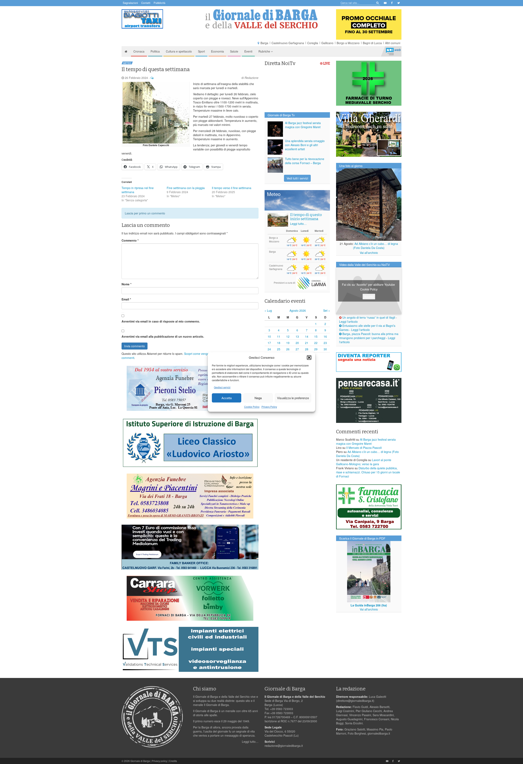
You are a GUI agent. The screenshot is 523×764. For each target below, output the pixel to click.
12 (287, 336)
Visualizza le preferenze (293, 398)
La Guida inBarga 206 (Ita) (369, 605)
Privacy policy (159, 761)
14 (306, 336)
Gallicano (327, 43)
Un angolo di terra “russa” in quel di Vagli (368, 317)
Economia (217, 51)
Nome (126, 284)
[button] (309, 357)
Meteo (127, 63)
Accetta (226, 398)
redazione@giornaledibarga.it (284, 746)
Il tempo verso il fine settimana (231, 188)
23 (325, 343)
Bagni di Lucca (372, 43)
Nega (258, 398)
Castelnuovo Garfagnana (288, 43)
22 (315, 343)
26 (287, 349)
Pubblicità (159, 3)
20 (297, 343)
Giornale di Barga (140, 761)
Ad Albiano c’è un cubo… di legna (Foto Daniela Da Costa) (375, 246)
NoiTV (393, 51)
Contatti (145, 3)
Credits (173, 761)
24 (269, 349)
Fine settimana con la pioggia (186, 188)
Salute (234, 51)
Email (126, 299)
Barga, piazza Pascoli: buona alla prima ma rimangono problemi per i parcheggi (368, 336)
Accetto (369, 297)
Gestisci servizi (222, 387)
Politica (155, 51)
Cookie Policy (251, 407)
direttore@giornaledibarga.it (355, 701)
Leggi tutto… (298, 224)
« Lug (268, 310)
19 (287, 343)
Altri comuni (392, 43)
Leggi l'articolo (348, 321)
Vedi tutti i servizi (297, 178)
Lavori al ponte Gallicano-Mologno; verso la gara (363, 462)
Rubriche (264, 51)
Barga (264, 43)
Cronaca (138, 51)
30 (325, 349)
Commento (130, 240)
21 (306, 343)
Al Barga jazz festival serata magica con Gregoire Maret (303, 125)
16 (325, 336)
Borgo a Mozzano (348, 43)
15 (315, 336)
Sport (201, 51)
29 (315, 349)
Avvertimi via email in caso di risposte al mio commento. (161, 321)
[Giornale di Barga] (261, 19)
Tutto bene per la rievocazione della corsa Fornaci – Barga (304, 161)
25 (278, 349)
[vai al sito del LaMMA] (311, 282)
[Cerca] (377, 2)
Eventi (248, 51)
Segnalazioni (130, 3)
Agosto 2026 (297, 310)
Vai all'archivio (369, 253)
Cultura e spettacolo (179, 51)
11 (278, 336)
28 (306, 349)
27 (297, 349)
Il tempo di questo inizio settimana (306, 217)
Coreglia (312, 43)
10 (269, 336)
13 (297, 336)
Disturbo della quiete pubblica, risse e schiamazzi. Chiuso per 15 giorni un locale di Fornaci (368, 472)
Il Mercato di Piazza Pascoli (364, 448)
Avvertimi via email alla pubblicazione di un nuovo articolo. (163, 336)
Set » (326, 310)
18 (278, 343)
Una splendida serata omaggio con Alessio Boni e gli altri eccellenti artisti (305, 145)
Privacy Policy (269, 407)
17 (269, 343)
